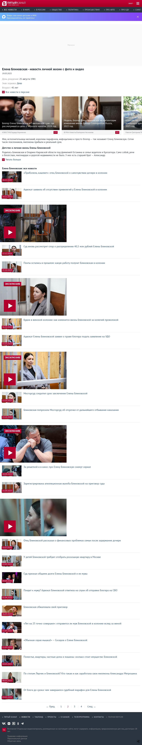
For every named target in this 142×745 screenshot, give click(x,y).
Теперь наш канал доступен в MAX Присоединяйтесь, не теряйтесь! (21, 16)
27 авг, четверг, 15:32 (13, 5)
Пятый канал (10, 717)
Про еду (125, 9)
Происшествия (92, 9)
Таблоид (39, 717)
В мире (26, 9)
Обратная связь (14, 741)
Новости (25, 717)
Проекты (51, 717)
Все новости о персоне (17, 92)
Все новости (10, 9)
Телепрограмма (81, 717)
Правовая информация (17, 736)
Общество (57, 9)
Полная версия (115, 717)
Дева (19, 83)
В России (40, 9)
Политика (73, 9)
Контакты (99, 717)
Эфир (130, 3)
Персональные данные (17, 738)
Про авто (110, 9)
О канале (65, 717)
